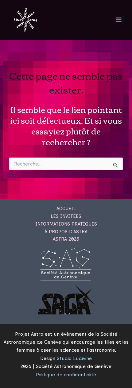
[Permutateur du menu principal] (119, 20)
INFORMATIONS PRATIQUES (66, 224)
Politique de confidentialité (66, 375)
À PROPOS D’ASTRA (66, 231)
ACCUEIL (66, 208)
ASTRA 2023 (66, 239)
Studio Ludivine (74, 358)
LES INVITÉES (66, 216)
